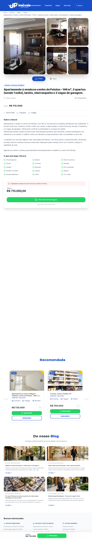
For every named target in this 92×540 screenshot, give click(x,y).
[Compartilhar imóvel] (40, 408)
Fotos (40, 79)
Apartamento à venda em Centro (43, 526)
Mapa (55, 79)
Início (5, 12)
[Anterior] (6, 396)
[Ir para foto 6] (68, 389)
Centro (25, 12)
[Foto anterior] (12, 380)
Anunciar (67, 5)
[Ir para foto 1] (24, 389)
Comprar (11, 5)
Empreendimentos (34, 5)
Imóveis (12, 12)
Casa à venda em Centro (40, 529)
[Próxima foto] (41, 380)
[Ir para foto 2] (25, 389)
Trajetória (48, 5)
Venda (19, 12)
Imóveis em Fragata (69, 529)
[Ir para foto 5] (67, 389)
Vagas (57, 5)
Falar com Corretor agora (47, 200)
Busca (80, 5)
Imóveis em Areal (68, 526)
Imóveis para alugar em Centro (13, 529)
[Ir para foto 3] (26, 389)
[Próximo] (86, 396)
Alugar (20, 5)
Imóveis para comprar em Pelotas (14, 526)
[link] (27, 396)
